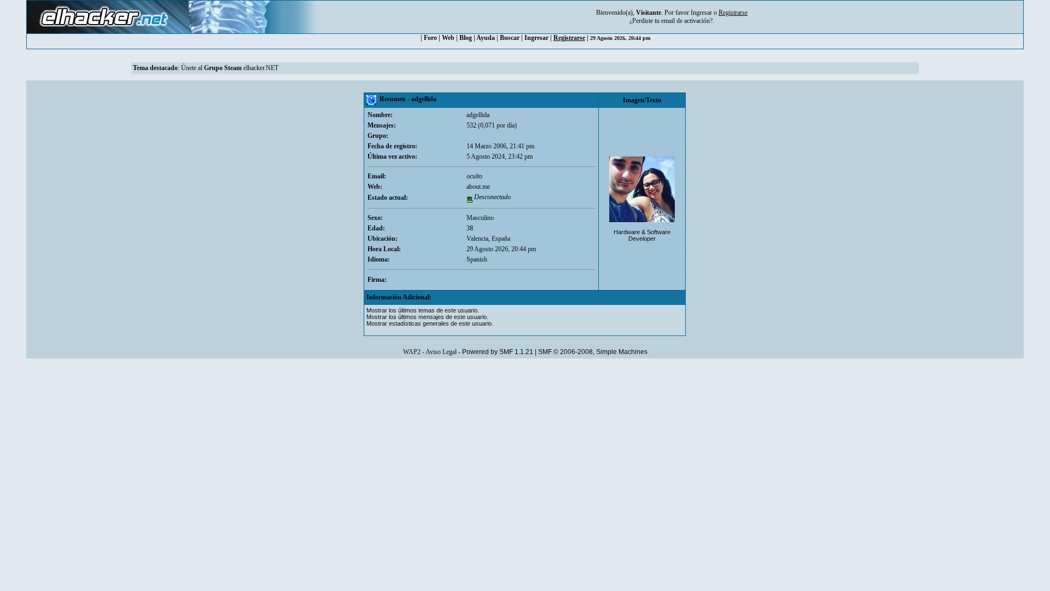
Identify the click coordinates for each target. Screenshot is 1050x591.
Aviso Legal (441, 352)
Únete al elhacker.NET (229, 68)
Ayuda (485, 38)
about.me (478, 186)
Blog (465, 38)
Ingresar (701, 12)
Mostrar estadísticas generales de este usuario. (429, 323)
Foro (430, 38)
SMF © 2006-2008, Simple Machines (593, 352)
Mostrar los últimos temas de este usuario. (422, 310)
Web (448, 38)
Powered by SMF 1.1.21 (497, 352)
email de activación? (687, 21)
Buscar (510, 38)
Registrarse (569, 38)
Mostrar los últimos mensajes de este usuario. (427, 317)
